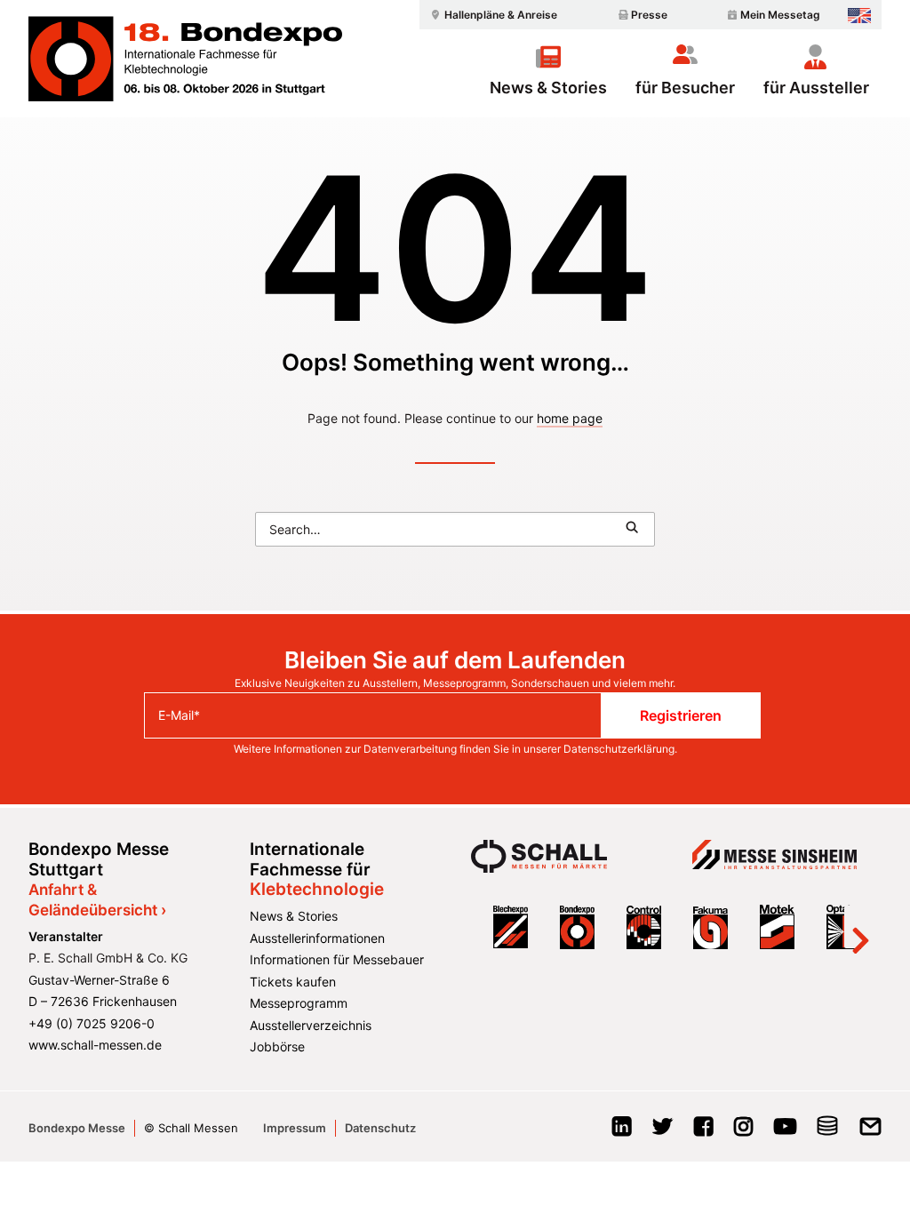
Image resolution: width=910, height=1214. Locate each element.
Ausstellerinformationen (317, 938)
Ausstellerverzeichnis (310, 1025)
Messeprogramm (298, 1002)
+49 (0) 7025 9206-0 (91, 1023)
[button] (632, 527)
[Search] (455, 529)
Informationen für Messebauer (337, 959)
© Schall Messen (191, 1128)
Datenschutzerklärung (619, 748)
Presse (649, 14)
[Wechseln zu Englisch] (859, 15)
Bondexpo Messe (76, 1128)
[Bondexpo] (185, 58)
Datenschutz (380, 1128)
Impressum (294, 1128)
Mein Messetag (780, 14)
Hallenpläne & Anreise (500, 14)
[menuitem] (491, 14)
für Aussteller (816, 87)
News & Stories (548, 87)
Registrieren (681, 715)
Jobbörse (277, 1046)
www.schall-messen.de (95, 1044)
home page (570, 418)
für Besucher (685, 87)
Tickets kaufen (293, 981)
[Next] (860, 927)
